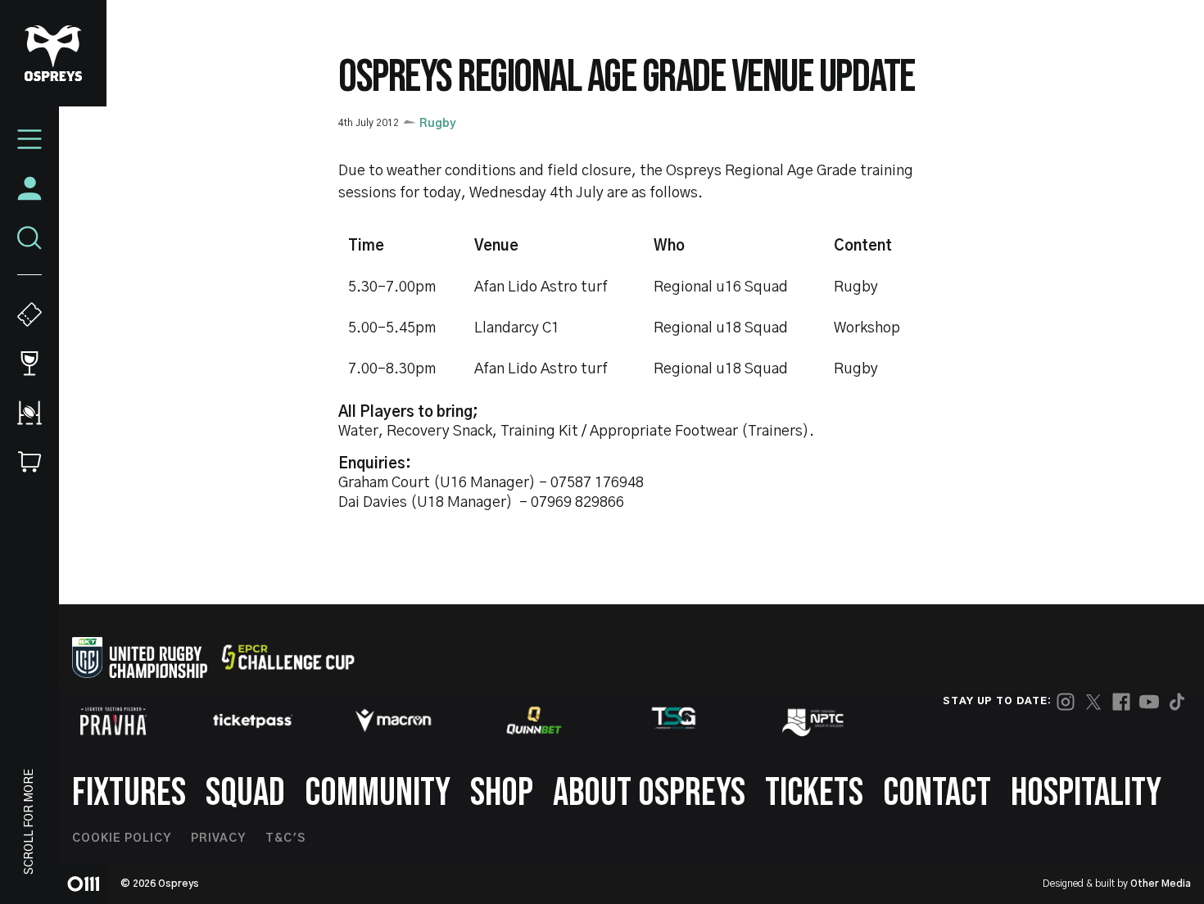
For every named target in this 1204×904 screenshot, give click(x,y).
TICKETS (814, 793)
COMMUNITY (377, 793)
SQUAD (245, 793)
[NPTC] (814, 721)
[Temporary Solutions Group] (674, 721)
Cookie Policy (121, 838)
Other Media (1160, 883)
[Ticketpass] (253, 721)
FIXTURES (129, 793)
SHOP (501, 793)
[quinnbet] (534, 721)
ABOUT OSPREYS (649, 793)
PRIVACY (218, 838)
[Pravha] (113, 721)
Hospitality (1086, 793)
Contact (937, 793)
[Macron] (393, 721)
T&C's (285, 838)
